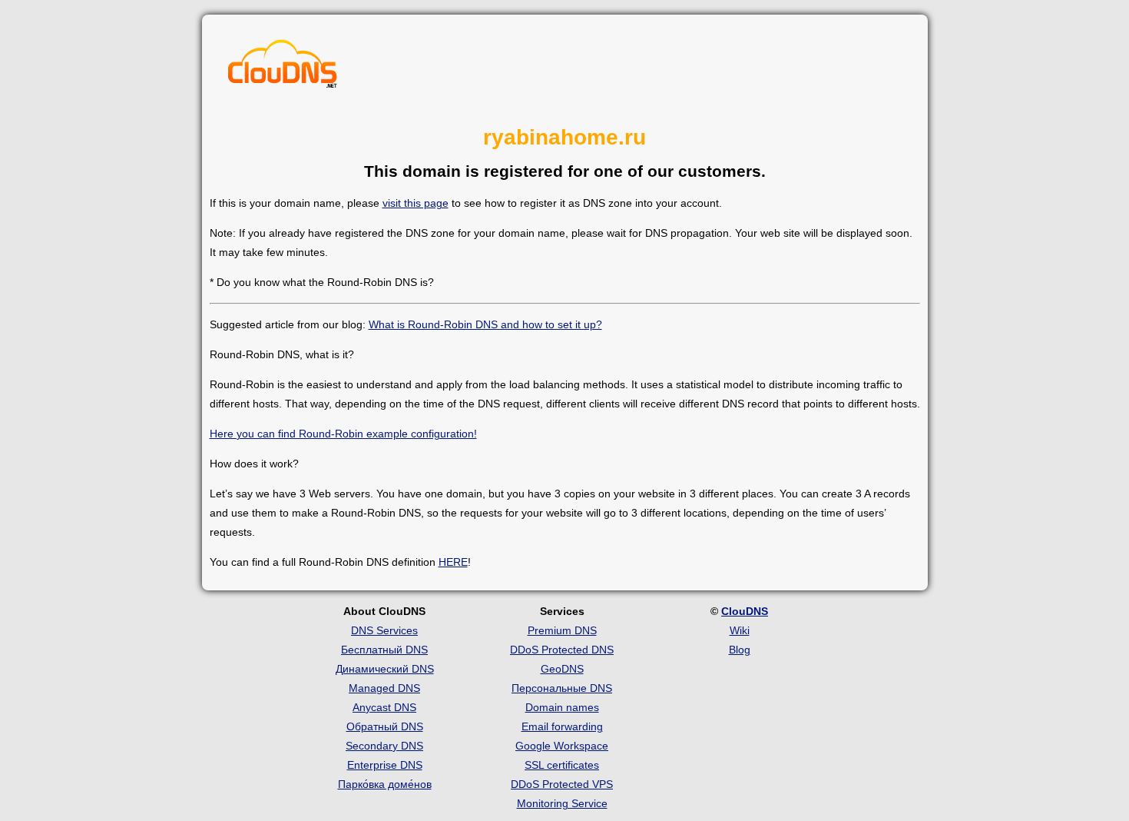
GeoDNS (562, 669)
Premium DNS (562, 630)
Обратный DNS (384, 726)
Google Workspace (561, 746)
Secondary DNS (384, 746)
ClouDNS (744, 611)
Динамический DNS (385, 669)
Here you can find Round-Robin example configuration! (343, 433)
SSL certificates (562, 765)
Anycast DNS (384, 707)
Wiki (740, 630)
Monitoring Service (562, 803)
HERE (453, 562)
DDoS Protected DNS (562, 649)
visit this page (415, 203)
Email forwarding (562, 726)
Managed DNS (384, 688)
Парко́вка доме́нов (385, 784)
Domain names (562, 707)
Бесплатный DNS (384, 649)
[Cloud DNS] (282, 68)
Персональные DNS (562, 688)
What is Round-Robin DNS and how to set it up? (485, 324)
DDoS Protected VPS (562, 784)
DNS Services (384, 630)
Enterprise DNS (384, 765)
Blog (739, 649)
